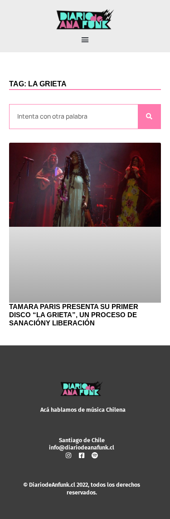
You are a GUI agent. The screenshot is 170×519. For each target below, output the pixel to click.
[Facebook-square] (81, 455)
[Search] (149, 117)
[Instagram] (68, 455)
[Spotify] (95, 455)
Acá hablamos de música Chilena (83, 409)
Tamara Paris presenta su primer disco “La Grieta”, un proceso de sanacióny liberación (73, 315)
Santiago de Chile (82, 440)
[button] (85, 40)
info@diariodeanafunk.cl (81, 447)
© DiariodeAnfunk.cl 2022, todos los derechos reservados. (81, 488)
